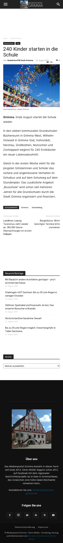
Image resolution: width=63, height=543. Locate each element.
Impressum (43, 527)
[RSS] (36, 515)
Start (5, 38)
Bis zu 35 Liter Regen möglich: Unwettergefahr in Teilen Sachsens (30, 329)
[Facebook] (9, 515)
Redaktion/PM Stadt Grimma (20, 60)
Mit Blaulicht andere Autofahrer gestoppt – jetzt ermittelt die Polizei (30, 281)
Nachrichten (16, 38)
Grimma (24, 207)
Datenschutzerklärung (25, 527)
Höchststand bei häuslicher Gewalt (23, 318)
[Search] (58, 4)
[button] (5, 4)
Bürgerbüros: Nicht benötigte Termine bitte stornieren (47, 224)
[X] (44, 515)
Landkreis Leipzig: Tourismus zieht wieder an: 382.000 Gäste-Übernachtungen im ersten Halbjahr (17, 227)
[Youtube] (53, 515)
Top (17, 43)
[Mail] (27, 515)
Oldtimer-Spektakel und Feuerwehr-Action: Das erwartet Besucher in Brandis (29, 307)
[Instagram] (18, 515)
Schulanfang (37, 207)
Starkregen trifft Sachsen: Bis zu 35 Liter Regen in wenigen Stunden (31, 294)
